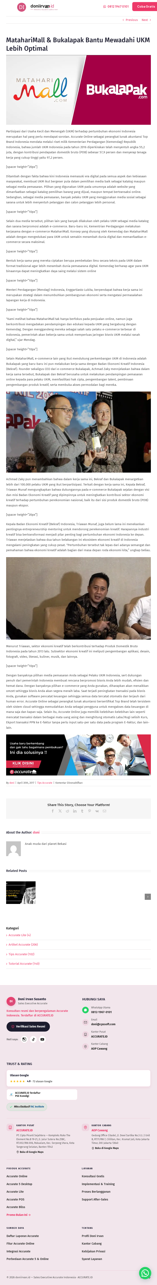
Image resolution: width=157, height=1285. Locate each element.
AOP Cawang (99, 1048)
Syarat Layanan (92, 1259)
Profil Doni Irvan (92, 1236)
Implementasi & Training (98, 1184)
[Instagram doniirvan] (24, 1039)
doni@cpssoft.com (103, 1024)
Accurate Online (17, 1176)
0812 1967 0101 (118, 6)
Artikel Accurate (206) (23, 944)
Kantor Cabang (92, 1243)
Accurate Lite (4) (20, 935)
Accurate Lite (15, 1191)
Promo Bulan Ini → (19, 1215)
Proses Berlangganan (96, 1191)
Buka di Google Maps (32, 1152)
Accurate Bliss (16, 1207)
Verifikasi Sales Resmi (30, 1026)
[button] (9, 897)
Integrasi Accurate (18, 1251)
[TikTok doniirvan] (33, 1039)
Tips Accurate (44, 782)
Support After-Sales (95, 1199)
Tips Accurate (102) (21, 954)
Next (145, 20)
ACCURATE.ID (99, 1036)
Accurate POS (15, 1199)
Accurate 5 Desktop (19, 1184)
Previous (132, 20)
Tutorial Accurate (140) (24, 963)
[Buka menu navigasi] (46, 6)
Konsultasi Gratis (93, 1176)
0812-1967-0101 (101, 1012)
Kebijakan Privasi (93, 1251)
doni (11, 782)
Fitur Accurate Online (20, 1243)
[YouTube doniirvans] (42, 1039)
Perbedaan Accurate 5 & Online (28, 1259)
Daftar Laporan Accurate (23, 1236)
